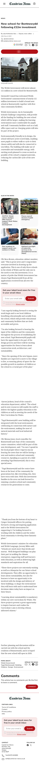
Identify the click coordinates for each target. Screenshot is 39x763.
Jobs (3, 714)
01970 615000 (13, 755)
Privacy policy (7, 711)
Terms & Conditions (9, 707)
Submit (31, 298)
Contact (4, 709)
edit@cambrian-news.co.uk (15, 759)
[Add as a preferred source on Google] (18, 44)
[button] (4, 3)
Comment (32, 687)
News (3, 18)
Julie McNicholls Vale (9, 34)
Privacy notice (20, 304)
